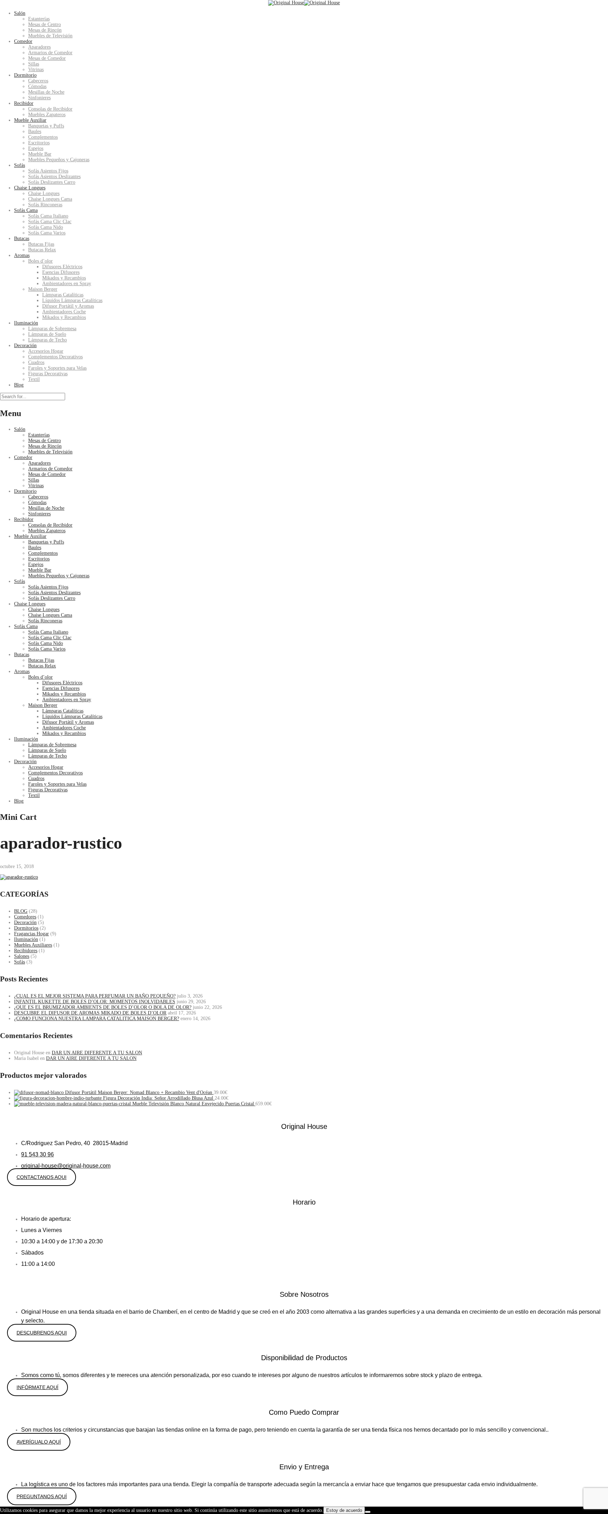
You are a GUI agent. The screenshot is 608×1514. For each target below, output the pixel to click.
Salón (19, 13)
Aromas (22, 255)
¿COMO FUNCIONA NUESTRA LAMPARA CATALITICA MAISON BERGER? (96, 1018)
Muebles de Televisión (50, 35)
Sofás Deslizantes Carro (51, 182)
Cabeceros (38, 80)
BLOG (20, 911)
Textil (34, 379)
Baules (34, 131)
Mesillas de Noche (46, 92)
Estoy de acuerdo (344, 1510)
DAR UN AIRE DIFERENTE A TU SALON (97, 1052)
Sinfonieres (39, 97)
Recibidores (25, 950)
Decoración (25, 345)
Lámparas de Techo (47, 340)
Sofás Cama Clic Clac (49, 221)
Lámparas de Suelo (47, 334)
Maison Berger (42, 289)
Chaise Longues (29, 187)
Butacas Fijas (41, 244)
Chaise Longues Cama (50, 199)
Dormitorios (26, 928)
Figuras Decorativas (48, 373)
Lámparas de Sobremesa (52, 328)
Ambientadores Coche (64, 311)
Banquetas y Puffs (46, 125)
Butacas (21, 238)
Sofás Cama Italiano (48, 216)
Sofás (19, 165)
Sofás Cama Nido (45, 227)
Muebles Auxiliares (33, 945)
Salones (21, 956)
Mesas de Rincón (45, 30)
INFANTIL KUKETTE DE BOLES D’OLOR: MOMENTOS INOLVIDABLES (94, 1001)
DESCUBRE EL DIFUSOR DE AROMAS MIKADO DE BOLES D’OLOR (90, 1013)
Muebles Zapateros (46, 114)
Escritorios (39, 142)
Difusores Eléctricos (62, 266)
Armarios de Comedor (50, 52)
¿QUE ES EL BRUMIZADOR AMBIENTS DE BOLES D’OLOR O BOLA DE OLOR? (102, 1007)
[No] (367, 1512)
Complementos (43, 137)
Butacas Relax (42, 249)
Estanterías (39, 18)
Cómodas (37, 86)
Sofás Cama (26, 210)
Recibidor (23, 103)
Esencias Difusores (61, 272)
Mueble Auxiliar (30, 120)
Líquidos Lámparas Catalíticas (72, 300)
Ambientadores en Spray (66, 283)
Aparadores (39, 47)
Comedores (25, 916)
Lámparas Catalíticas (62, 294)
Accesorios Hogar (45, 351)
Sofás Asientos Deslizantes (54, 176)
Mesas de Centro (44, 24)
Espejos (35, 148)
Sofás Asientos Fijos (48, 171)
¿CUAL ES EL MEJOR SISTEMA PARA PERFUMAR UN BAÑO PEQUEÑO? (95, 996)
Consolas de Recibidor (50, 109)
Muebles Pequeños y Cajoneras (58, 159)
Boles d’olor (40, 261)
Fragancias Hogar (31, 933)
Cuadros (36, 362)
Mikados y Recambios (64, 278)
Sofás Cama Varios (46, 232)
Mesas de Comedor (47, 58)
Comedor (23, 41)
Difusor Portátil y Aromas (68, 306)
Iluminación (26, 323)
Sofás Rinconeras (45, 204)
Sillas (33, 64)
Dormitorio (25, 75)
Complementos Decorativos (55, 356)
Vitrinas (36, 69)
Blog (19, 385)
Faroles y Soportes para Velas (57, 368)
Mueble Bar (39, 154)
